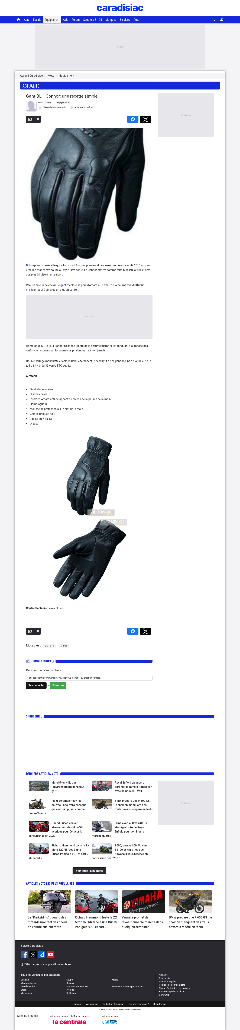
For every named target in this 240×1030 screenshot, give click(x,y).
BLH (28, 265)
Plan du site (165, 978)
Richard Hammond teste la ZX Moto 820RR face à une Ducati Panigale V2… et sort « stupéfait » (96, 922)
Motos (115, 979)
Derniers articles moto (42, 773)
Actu (27, 19)
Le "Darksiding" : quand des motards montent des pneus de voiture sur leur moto (47, 922)
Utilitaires (71, 993)
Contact (78, 1004)
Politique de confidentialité (172, 984)
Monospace (27, 993)
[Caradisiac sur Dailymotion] (42, 955)
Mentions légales (167, 981)
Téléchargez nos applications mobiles (47, 964)
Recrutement (159, 1004)
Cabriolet (70, 983)
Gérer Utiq (164, 995)
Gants (64, 645)
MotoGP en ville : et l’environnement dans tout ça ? (67, 787)
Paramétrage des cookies (171, 991)
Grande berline (28, 986)
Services (125, 19)
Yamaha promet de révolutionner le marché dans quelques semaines (142, 922)
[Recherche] (214, 19)
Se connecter (36, 685)
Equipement (52, 19)
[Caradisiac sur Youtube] (50, 955)
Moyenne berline (29, 983)
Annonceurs (92, 1004)
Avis (65, 19)
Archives (163, 974)
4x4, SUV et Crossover (77, 986)
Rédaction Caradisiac (113, 1004)
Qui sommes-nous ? (139, 1004)
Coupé (69, 979)
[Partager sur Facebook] (133, 118)
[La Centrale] (69, 1025)
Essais (37, 19)
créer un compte (92, 677)
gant (63, 285)
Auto (136, 19)
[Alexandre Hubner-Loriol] (31, 110)
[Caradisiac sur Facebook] (25, 955)
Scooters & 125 (92, 19)
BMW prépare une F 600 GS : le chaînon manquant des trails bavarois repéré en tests (134, 805)
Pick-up (70, 989)
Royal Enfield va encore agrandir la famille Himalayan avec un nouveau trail (133, 787)
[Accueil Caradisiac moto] (18, 19)
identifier (76, 677)
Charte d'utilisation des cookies (174, 988)
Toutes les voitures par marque (127, 986)
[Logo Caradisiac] (120, 14)
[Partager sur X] (146, 118)
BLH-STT (49, 645)
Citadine (25, 979)
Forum (76, 19)
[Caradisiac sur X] (33, 955)
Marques (110, 19)
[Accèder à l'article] (39, 786)
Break (24, 989)
